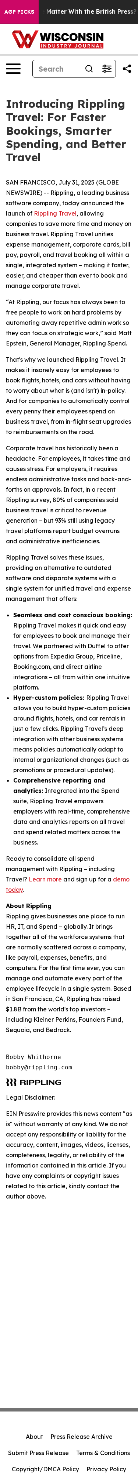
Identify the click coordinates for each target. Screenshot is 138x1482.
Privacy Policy (106, 1469)
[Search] (89, 68)
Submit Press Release (38, 1453)
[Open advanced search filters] (107, 68)
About (34, 1436)
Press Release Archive (81, 1436)
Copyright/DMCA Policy (45, 1469)
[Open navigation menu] (13, 68)
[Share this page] (127, 68)
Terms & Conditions (103, 1453)
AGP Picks (19, 11)
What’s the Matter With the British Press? (74, 11)
